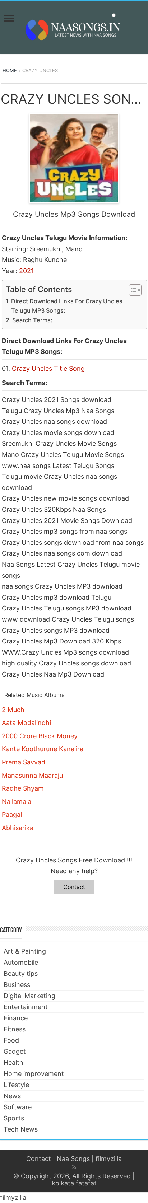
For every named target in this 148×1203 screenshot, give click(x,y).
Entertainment (26, 1007)
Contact (74, 886)
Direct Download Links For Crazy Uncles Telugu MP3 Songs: (66, 306)
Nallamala (16, 801)
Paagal (12, 814)
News (12, 1096)
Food (11, 1040)
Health (13, 1062)
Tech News (21, 1129)
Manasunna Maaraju (32, 775)
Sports (14, 1118)
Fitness (15, 1029)
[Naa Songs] (74, 26)
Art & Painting (25, 951)
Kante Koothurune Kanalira (42, 749)
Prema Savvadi (24, 762)
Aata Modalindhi (26, 722)
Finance (16, 1018)
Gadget (15, 1051)
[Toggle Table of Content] (132, 290)
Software (18, 1107)
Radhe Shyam (23, 788)
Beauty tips (21, 973)
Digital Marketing (29, 996)
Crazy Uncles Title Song (48, 368)
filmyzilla (109, 1158)
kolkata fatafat (74, 1183)
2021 (26, 271)
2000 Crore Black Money (40, 736)
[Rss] (74, 1167)
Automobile (21, 962)
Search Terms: (32, 320)
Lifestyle (16, 1085)
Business (17, 984)
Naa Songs (73, 1158)
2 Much (13, 709)
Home (10, 70)
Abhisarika (17, 828)
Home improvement (34, 1073)
